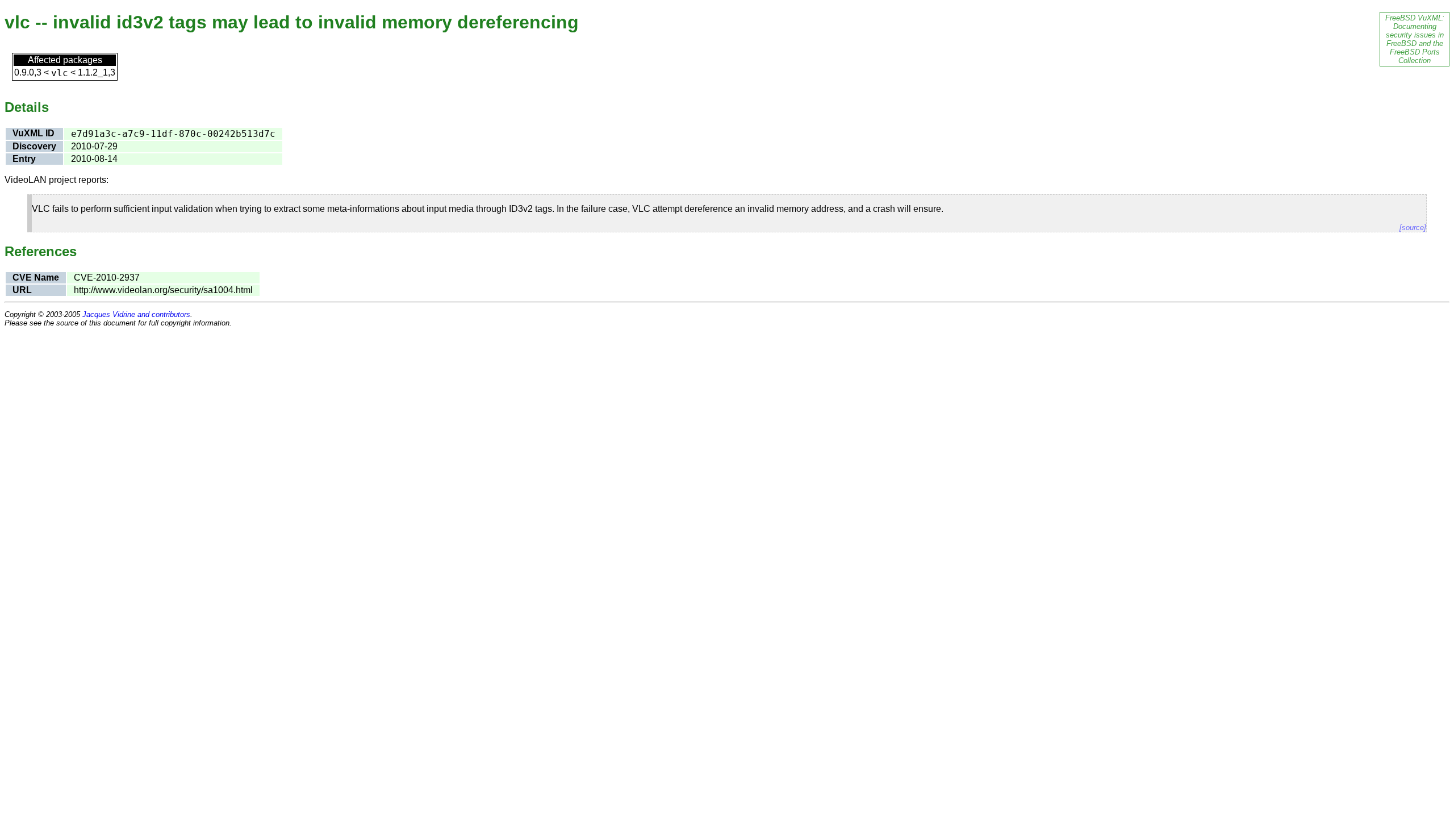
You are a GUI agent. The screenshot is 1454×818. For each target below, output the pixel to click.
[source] (1412, 227)
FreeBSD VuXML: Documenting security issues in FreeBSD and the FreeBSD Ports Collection (1414, 39)
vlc (59, 73)
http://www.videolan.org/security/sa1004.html (163, 290)
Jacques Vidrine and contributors (136, 314)
